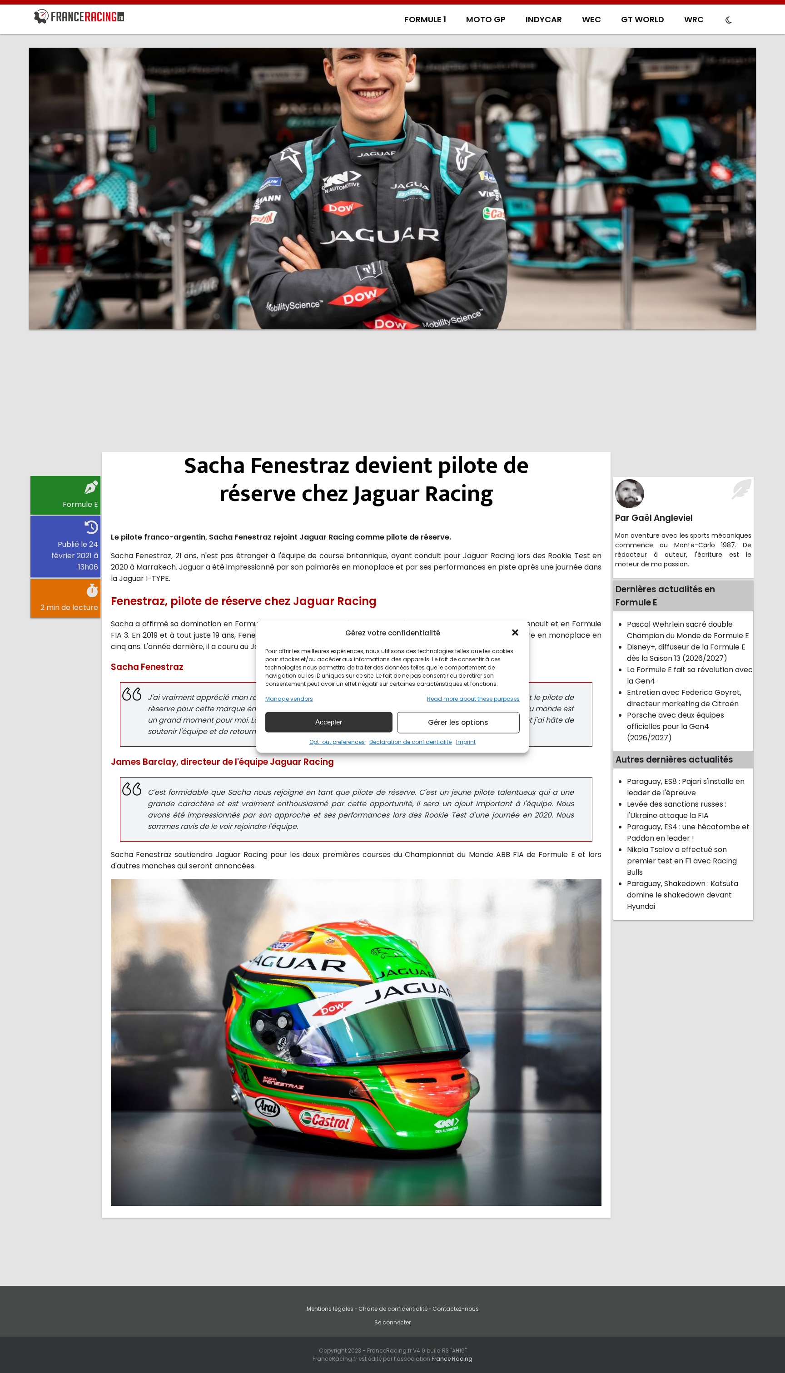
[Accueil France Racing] (79, 18)
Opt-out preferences (337, 741)
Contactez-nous (455, 1309)
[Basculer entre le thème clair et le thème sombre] (729, 20)
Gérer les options (458, 722)
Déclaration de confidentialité (410, 741)
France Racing (452, 1359)
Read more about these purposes (473, 698)
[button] (515, 632)
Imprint (466, 741)
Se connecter (392, 1322)
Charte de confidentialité (392, 1309)
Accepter (328, 722)
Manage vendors (289, 698)
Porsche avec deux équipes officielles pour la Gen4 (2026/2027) (675, 726)
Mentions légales (330, 1309)
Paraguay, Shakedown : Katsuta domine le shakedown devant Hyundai (682, 895)
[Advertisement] (392, 406)
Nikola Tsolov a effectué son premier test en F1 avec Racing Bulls (682, 860)
